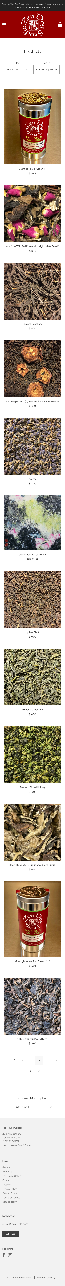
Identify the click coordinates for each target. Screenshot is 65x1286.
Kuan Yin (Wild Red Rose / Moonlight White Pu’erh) (32, 246)
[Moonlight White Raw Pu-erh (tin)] (32, 919)
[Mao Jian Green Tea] (32, 677)
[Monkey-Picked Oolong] (32, 754)
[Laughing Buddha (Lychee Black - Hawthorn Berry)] (32, 368)
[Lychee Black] (32, 599)
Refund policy (9, 1201)
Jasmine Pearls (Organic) (33, 168)
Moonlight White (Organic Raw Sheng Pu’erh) (32, 864)
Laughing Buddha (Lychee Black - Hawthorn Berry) (32, 401)
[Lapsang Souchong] (32, 291)
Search (6, 1167)
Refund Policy (9, 1193)
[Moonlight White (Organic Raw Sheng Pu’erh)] (32, 832)
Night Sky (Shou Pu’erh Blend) (32, 1038)
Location (6, 1184)
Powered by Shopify (46, 1277)
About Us (7, 1171)
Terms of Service (11, 1197)
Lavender (33, 478)
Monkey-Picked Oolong (32, 787)
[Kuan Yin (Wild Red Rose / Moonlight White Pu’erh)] (32, 213)
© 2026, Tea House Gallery (20, 1277)
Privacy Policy (9, 1188)
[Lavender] (32, 446)
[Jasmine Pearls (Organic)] (32, 126)
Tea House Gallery (12, 1175)
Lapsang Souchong (32, 323)
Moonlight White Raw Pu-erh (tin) (32, 961)
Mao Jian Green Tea (32, 709)
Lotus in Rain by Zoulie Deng (32, 554)
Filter (17, 62)
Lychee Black (32, 632)
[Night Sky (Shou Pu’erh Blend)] (32, 1006)
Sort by (46, 62)
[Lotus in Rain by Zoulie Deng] (32, 522)
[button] (17, 69)
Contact (6, 1180)
